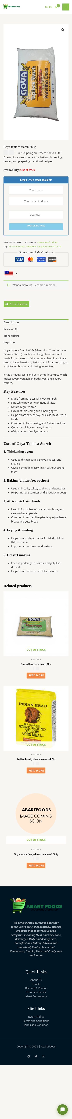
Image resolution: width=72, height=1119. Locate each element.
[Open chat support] (62, 1109)
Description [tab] (11, 322)
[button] (63, 30)
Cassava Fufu (44, 242)
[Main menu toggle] (65, 6)
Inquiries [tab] (9, 342)
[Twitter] (36, 1056)
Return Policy (36, 1016)
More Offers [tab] (11, 335)
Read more (36, 675)
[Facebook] (28, 1056)
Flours (55, 242)
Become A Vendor (36, 988)
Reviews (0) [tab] (10, 329)
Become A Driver (36, 992)
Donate (36, 984)
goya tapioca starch (51, 246)
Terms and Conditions (36, 1020)
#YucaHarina (33, 246)
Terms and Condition (36, 1024)
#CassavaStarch (17, 246)
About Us (36, 980)
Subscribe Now (36, 225)
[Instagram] (43, 1056)
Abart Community (36, 996)
